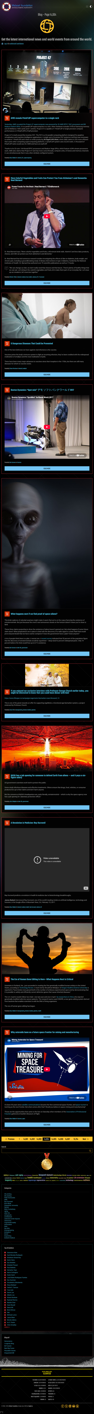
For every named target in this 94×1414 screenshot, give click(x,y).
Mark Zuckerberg (9, 1209)
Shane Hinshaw (13, 368)
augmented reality (10, 1222)
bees (5, 1226)
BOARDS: (50, 1388)
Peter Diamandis (9, 1198)
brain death (74, 1175)
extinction (14, 1178)
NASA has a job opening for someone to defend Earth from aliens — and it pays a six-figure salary (48, 776)
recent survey (47, 638)
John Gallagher (13, 801)
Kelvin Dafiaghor (12, 1272)
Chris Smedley (11, 1325)
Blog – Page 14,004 (47, 14)
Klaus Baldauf (13, 158)
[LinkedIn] (70, 1406)
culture (88, 1175)
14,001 (25, 1139)
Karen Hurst (11, 1275)
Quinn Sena (11, 1260)
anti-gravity (8, 1215)
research (47, 1180)
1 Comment (41, 277)
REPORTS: (50, 1391)
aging (6, 1175)
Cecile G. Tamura (12, 1287)
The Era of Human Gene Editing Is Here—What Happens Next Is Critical (42, 979)
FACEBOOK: (35, 1380)
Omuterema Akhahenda (14, 1282)
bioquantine (35, 1175)
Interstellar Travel (62, 1178)
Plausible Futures (10, 1350)
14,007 (67, 1139)
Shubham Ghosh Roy (14, 1257)
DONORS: (41, 1388)
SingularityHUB (9, 1353)
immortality (54, 1178)
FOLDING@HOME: (36, 1394)
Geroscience (8, 1341)
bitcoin (64, 1175)
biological (7, 1232)
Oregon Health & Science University (74, 988)
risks (50, 1180)
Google (25, 1178)
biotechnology (57, 1175)
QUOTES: (50, 1399)
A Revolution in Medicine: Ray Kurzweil (28, 823)
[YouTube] (73, 1406)
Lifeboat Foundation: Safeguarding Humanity (42, 6)
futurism (19, 462)
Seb (8, 1312)
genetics (34, 710)
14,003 (39, 1139)
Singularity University (11, 1205)
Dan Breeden (11, 1262)
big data (7, 1228)
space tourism (81, 1105)
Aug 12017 (7, 343)
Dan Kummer (13, 462)
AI (8, 1175)
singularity (53, 1180)
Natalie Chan (11, 1302)
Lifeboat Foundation (13, 1406)
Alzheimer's (12, 1175)
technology (69, 1180)
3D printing (7, 1194)
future (18, 1178)
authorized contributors (17, 43)
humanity (43, 1178)
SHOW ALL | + (7, 1327)
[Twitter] (66, 1406)
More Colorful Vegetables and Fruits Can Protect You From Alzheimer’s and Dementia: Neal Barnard (49, 179)
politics (21, 1180)
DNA (5, 1200)
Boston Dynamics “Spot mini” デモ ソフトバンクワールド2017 (42, 390)
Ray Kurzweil (33, 907)
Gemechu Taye (12, 1270)
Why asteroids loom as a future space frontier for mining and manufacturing (45, 1032)
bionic (6, 1234)
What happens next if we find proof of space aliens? (34, 614)
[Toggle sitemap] (87, 6)
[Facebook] (62, 1406)
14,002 (32, 1139)
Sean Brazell (11, 1305)
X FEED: (36, 1385)
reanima (25, 1180)
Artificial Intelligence (28, 1175)
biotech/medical (22, 277)
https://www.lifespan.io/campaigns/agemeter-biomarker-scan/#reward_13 (32, 698)
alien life (19, 648)
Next (84, 1139)
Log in (6, 43)
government (25, 648)
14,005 (53, 1139)
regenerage (32, 1180)
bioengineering (19, 710)
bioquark (42, 1175)
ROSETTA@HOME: (35, 1397)
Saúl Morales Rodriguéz (14, 1255)
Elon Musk (7, 1203)
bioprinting (7, 1236)
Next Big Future (9, 1348)
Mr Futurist (7, 1346)
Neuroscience (17, 1180)
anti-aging (19, 1175)
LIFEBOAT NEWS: (52, 1380)
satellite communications (31, 1105)
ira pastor (70, 1178)
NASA (13, 1180)
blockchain (69, 1175)
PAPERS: (50, 1397)
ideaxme (47, 1178)
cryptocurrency (83, 1175)
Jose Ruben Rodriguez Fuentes (17, 1277)
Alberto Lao (11, 1295)
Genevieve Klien (12, 1252)
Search (90, 1150)
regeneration (40, 1180)
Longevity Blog (9, 1343)
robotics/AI (20, 158)
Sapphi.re (30, 1406)
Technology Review (26, 988)
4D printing (7, 1196)
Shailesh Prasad (12, 1265)
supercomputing (27, 158)
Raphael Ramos (12, 1300)
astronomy (7, 1221)
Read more (47, 164)
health (30, 277)
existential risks (8, 1178)
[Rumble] (77, 1406)
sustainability (62, 1180)
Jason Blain (11, 1317)
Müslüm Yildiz (13, 277)
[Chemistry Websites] (47, 1162)
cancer (78, 1175)
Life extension (79, 1178)
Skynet (6, 1207)
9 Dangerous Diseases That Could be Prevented (32, 343)
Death (90, 1175)
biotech (50, 1175)
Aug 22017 (7, 118)
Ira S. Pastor (11, 1322)
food (27, 277)
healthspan (37, 1178)
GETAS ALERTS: (51, 1383)
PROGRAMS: (51, 1394)
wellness (86, 1180)
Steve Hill (12, 710)
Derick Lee (10, 1292)
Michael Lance (12, 1315)
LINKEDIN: (36, 1383)
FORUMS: (42, 1399)
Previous (11, 1139)
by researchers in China (65, 997)
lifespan (87, 1178)
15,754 (76, 1139)
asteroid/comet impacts (12, 1219)
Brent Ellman (11, 1310)
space (23, 1119)
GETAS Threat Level (47, 1373)
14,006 (60, 1139)
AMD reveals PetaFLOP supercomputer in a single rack (35, 118)
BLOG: (49, 1385)
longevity (8, 1180)
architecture (8, 1217)
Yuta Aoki (10, 1290)
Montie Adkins (11, 1320)
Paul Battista (11, 1267)
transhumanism (78, 1180)
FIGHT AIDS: (37, 1391)
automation (8, 1224)
